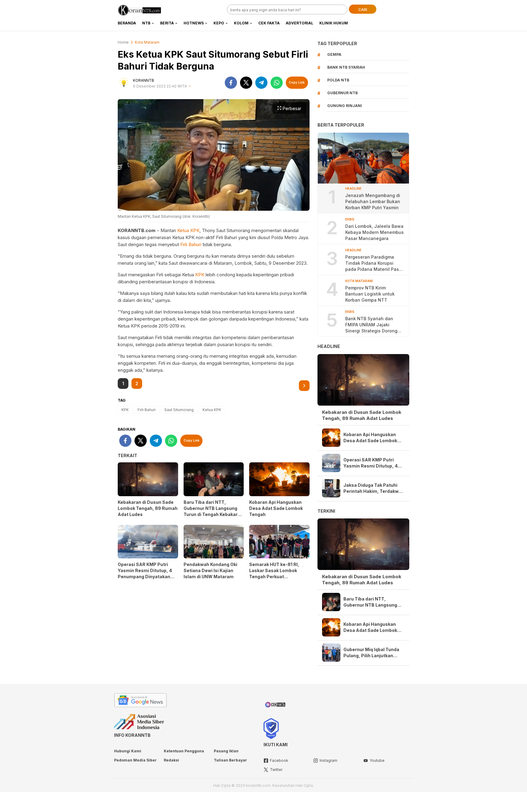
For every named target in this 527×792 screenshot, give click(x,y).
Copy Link (297, 82)
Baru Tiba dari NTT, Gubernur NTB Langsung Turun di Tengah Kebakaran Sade (213, 511)
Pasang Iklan (226, 751)
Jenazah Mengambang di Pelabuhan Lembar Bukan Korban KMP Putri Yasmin (372, 201)
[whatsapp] (277, 83)
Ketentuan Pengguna (184, 751)
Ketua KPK (188, 230)
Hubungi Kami (127, 751)
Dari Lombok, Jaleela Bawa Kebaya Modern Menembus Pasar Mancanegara (374, 232)
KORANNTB (143, 80)
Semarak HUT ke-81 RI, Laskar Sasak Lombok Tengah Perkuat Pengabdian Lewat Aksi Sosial (274, 576)
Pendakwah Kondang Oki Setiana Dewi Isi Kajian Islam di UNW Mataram (210, 570)
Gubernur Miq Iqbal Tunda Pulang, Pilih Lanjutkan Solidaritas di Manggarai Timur (371, 653)
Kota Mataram (147, 42)
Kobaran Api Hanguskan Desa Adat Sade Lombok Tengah (276, 508)
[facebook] (231, 83)
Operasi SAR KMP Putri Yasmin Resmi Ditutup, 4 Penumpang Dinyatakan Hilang (145, 573)
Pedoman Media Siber (135, 760)
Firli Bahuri (190, 244)
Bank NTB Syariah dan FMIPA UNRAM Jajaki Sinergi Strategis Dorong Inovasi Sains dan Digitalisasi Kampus (371, 325)
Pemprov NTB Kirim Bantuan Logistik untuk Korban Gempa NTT (370, 294)
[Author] (124, 83)
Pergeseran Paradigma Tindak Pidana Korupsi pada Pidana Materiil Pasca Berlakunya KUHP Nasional (374, 263)
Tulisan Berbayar (230, 760)
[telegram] (261, 83)
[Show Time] (190, 86)
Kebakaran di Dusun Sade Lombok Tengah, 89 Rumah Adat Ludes (147, 508)
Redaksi (171, 760)
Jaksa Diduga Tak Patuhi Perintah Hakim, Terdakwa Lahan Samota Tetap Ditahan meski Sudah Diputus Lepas (372, 488)
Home (123, 42)
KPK (199, 275)
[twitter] (246, 83)
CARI (362, 9)
